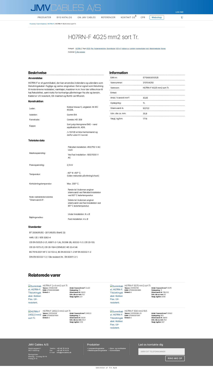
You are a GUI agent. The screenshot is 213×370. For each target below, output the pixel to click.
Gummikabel (111, 48)
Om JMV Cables (87, 17)
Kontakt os (128, 17)
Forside (32, 24)
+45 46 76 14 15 (63, 350)
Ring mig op (175, 358)
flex (92, 48)
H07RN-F (51, 24)
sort (147, 48)
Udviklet (100, 368)
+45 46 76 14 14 (63, 348)
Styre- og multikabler (118, 348)
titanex (163, 48)
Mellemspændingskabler (97, 350)
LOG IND (179, 12)
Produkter (44, 17)
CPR (143, 17)
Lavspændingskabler (96, 348)
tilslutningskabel (155, 48)
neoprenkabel (140, 48)
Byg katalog (64, 17)
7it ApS (113, 368)
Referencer (108, 17)
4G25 (88, 48)
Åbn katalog (80, 52)
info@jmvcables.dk (64, 352)
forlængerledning (100, 48)
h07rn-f (118, 48)
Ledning (132, 48)
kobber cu (125, 48)
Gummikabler (41, 24)
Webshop (157, 17)
